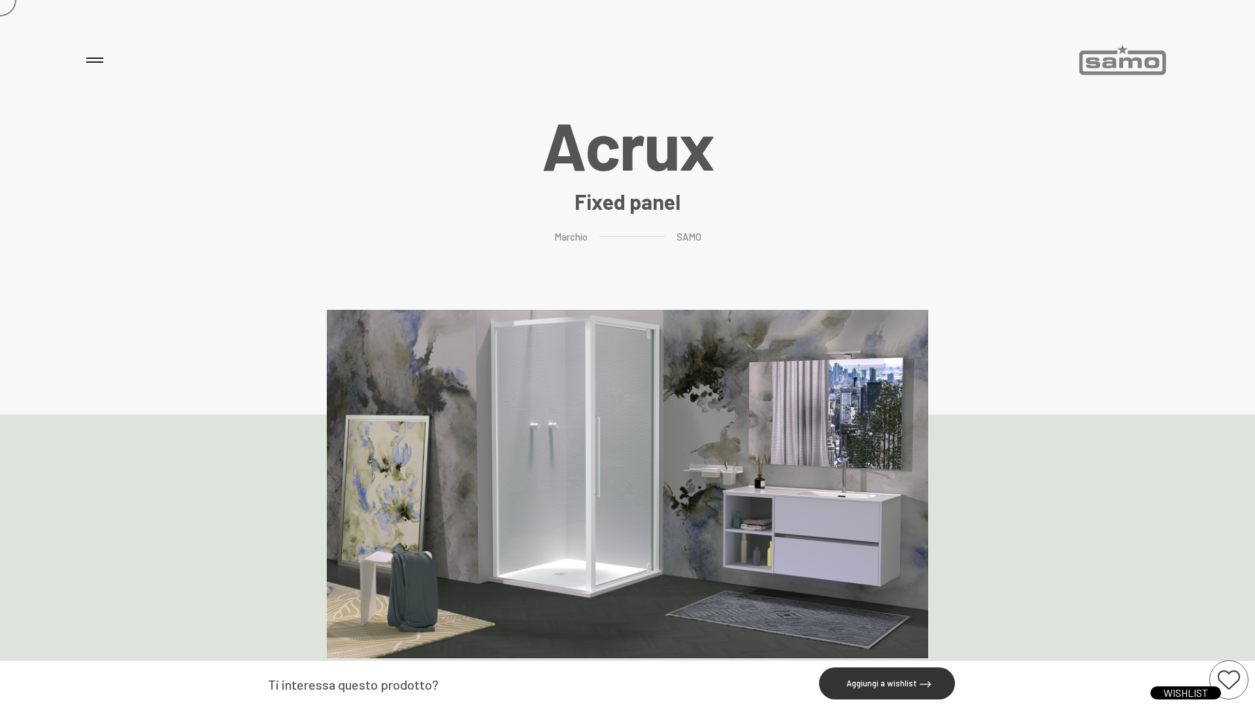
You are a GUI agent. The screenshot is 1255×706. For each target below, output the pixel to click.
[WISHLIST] (1228, 679)
